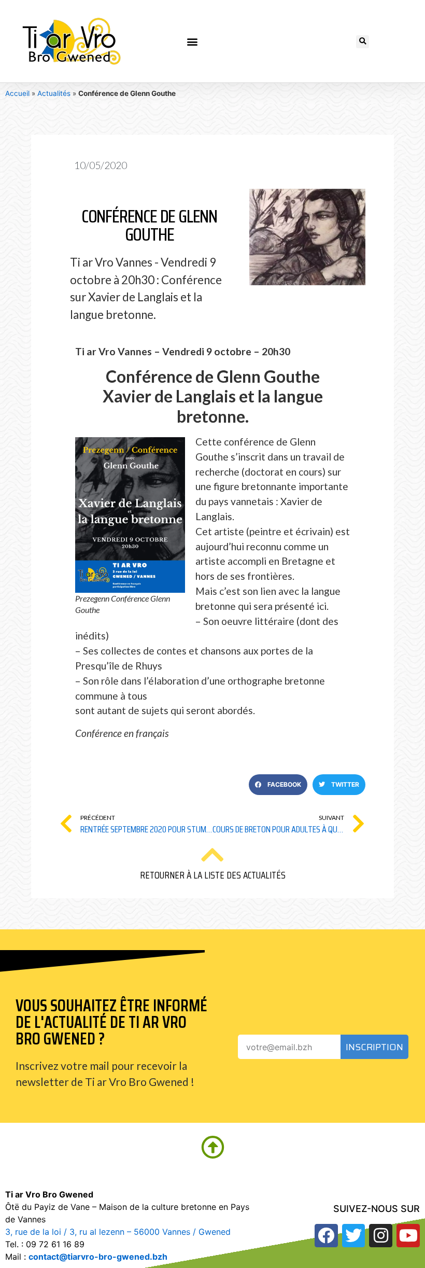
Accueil (17, 93)
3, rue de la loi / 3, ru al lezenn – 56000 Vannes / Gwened (118, 1232)
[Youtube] (408, 1235)
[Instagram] (380, 1235)
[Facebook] (326, 1235)
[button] (192, 41)
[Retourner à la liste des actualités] (212, 855)
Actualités (53, 93)
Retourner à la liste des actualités (213, 875)
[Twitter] (353, 1235)
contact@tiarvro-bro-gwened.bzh (98, 1256)
